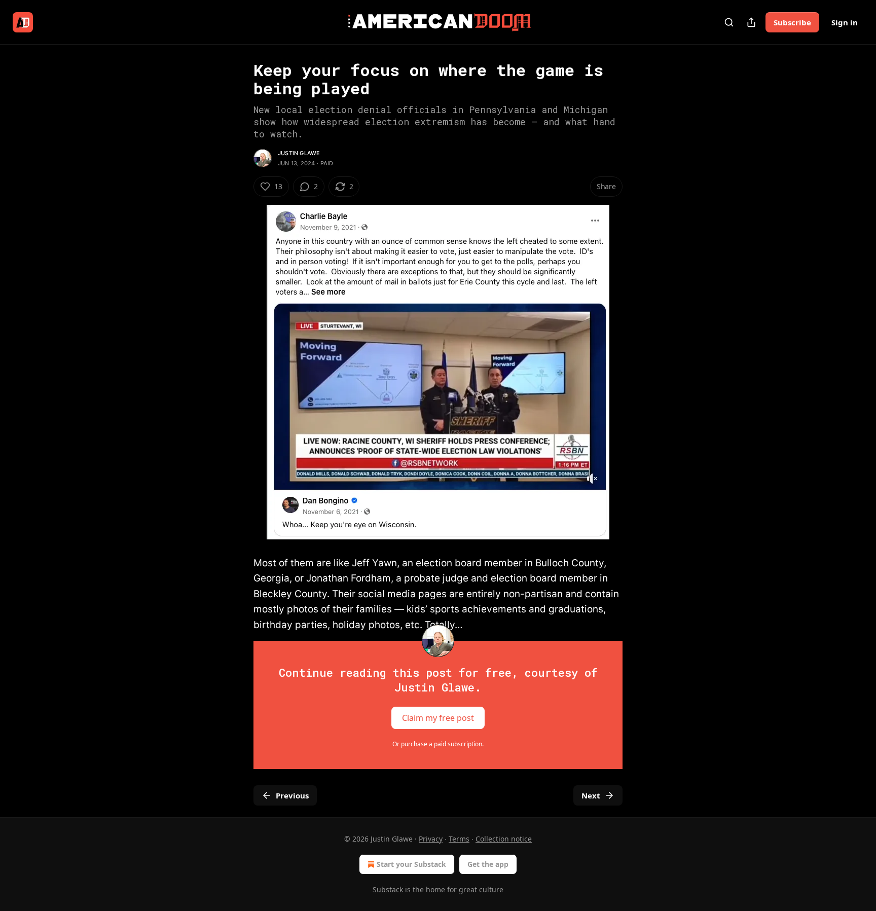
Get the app (487, 864)
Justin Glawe (299, 153)
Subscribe (792, 22)
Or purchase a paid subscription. (438, 744)
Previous (292, 795)
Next (590, 795)
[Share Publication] (751, 22)
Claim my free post (438, 717)
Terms (459, 839)
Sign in (844, 22)
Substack (388, 889)
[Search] (729, 22)
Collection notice (504, 839)
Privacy (431, 839)
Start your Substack (411, 864)
